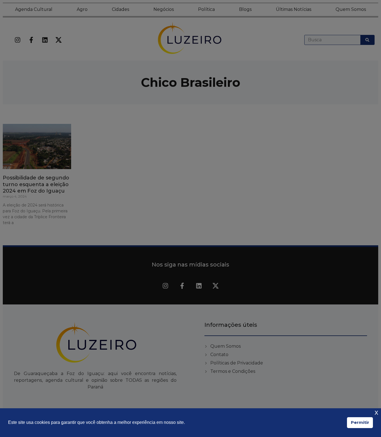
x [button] (376, 412)
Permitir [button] (360, 422)
